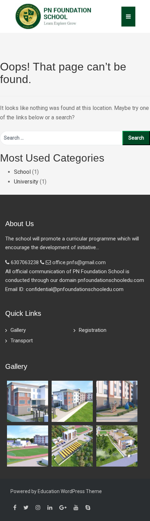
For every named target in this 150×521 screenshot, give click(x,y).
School (22, 172)
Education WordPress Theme (70, 491)
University (26, 181)
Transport (21, 340)
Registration (92, 330)
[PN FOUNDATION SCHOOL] (53, 16)
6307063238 (25, 262)
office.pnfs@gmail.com (79, 262)
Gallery (18, 330)
